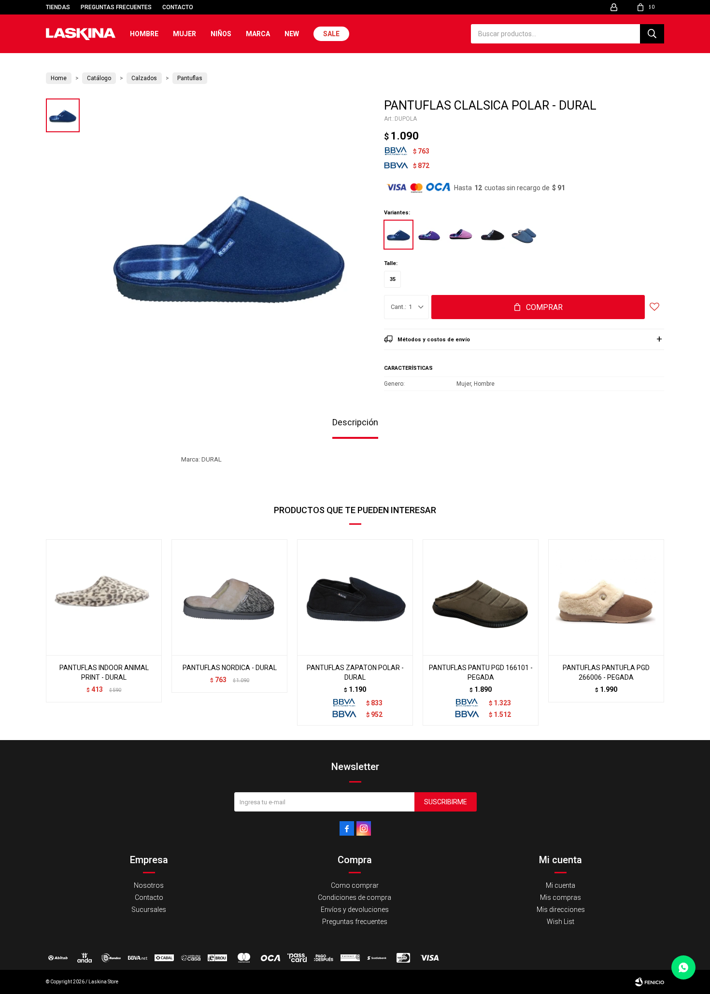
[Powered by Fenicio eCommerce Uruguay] (649, 982)
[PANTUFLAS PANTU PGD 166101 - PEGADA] (481, 597)
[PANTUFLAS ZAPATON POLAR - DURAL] (355, 597)
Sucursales (148, 909)
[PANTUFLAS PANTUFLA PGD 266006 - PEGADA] (606, 597)
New (291, 34)
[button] (652, 33)
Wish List (560, 921)
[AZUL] (398, 234)
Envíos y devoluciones (355, 909)
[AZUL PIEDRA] (524, 234)
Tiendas (58, 7)
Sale (331, 34)
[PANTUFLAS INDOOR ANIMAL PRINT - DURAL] (104, 597)
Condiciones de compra (354, 897)
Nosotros (149, 885)
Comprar (544, 307)
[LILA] (429, 234)
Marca (258, 34)
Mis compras (560, 897)
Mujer (184, 34)
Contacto (177, 7)
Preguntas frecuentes (116, 7)
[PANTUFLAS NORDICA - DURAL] (229, 597)
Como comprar (355, 885)
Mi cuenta (560, 885)
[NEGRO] (492, 234)
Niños (221, 34)
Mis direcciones (561, 909)
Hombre (144, 34)
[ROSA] (461, 234)
